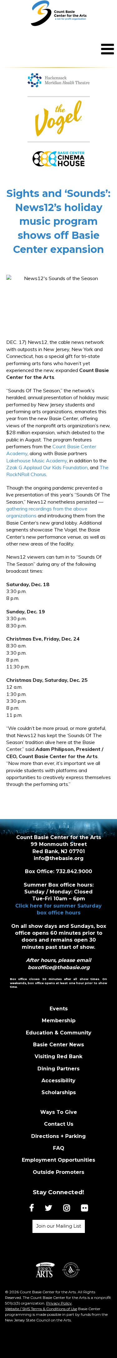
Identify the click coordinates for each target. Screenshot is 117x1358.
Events (59, 1009)
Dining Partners (58, 1069)
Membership (59, 1021)
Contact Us (58, 1124)
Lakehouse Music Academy (36, 460)
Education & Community (58, 1033)
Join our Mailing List (58, 1226)
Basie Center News (58, 1045)
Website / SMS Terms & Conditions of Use (41, 1308)
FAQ (58, 1148)
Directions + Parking (58, 1136)
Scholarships (58, 1092)
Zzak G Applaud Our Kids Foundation (47, 467)
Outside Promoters (58, 1172)
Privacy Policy (59, 1303)
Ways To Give (58, 1112)
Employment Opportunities (58, 1160)
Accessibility (58, 1081)
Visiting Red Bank (58, 1056)
